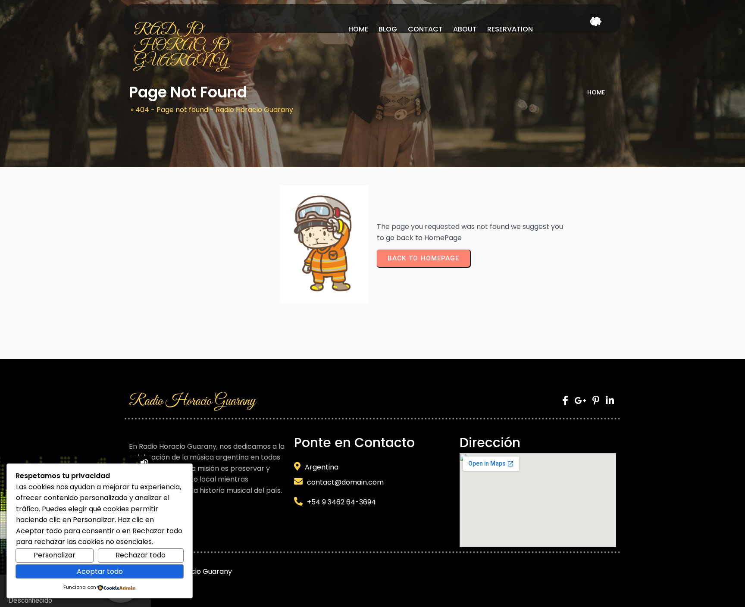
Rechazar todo (141, 555)
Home (596, 92)
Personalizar (54, 555)
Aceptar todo (100, 571)
